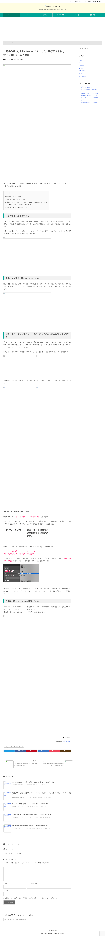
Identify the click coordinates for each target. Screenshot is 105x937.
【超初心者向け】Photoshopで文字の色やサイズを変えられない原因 (31, 814)
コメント (5, 866)
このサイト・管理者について (75, 1)
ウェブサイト (7, 891)
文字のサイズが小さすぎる (13, 197)
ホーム (7, 43)
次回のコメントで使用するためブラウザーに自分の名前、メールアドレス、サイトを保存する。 (31, 898)
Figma (80, 60)
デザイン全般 (82, 76)
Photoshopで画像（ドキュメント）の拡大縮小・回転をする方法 (30, 804)
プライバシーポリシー (87, 1)
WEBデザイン (82, 70)
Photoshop (14, 43)
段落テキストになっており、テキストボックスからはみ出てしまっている (26, 202)
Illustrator (81, 63)
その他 (80, 73)
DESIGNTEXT (66, 741)
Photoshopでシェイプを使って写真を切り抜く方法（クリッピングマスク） (33, 782)
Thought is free (61, 933)
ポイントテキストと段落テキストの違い (19, 204)
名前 (5, 884)
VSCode (81, 68)
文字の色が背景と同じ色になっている (16, 199)
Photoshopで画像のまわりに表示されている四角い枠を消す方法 (30, 825)
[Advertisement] (52, 29)
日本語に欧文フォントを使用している (16, 207)
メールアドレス (32, 884)
